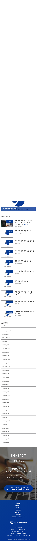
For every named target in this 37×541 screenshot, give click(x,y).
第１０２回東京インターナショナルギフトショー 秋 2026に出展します (25, 222)
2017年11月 (6, 420)
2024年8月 (6, 344)
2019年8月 (6, 388)
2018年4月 (6, 410)
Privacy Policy (18, 517)
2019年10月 (6, 384)
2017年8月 (6, 428)
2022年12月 (6, 359)
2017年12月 (6, 417)
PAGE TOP (33, 537)
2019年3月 (6, 392)
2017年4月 (6, 442)
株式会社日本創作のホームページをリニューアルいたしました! (24, 293)
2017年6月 (6, 435)
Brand (18, 510)
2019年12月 (6, 381)
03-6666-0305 (20, 533)
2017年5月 (6, 439)
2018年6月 (6, 406)
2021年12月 (6, 366)
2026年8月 (6, 334)
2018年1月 (6, 413)
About (18, 503)
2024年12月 (6, 341)
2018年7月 (6, 402)
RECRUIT (18, 512)
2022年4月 (6, 363)
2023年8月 (6, 352)
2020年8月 (6, 377)
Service (18, 505)
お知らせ (5, 325)
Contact (18, 514)
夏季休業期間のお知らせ (23, 230)
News (18, 508)
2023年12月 (6, 348)
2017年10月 (6, 424)
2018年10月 (6, 399)
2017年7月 (6, 431)
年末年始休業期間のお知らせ (24, 241)
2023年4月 (6, 355)
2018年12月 (6, 395)
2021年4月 (6, 373)
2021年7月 (6, 370)
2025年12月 (6, 337)
